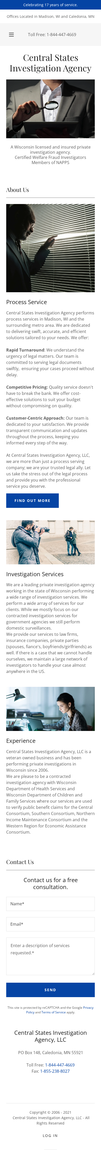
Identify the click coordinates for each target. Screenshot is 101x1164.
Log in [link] (50, 1135)
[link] (50, 62)
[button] (11, 34)
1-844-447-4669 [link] (61, 34)
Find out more (33, 500)
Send (50, 989)
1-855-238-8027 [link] (55, 1071)
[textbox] (50, 904)
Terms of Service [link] (53, 1012)
